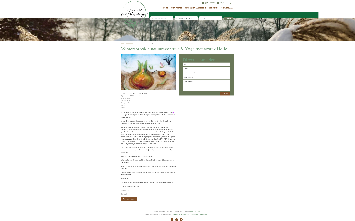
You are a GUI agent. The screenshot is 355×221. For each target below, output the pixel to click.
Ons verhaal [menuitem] (227, 8)
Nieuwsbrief (204, 214)
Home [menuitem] (165, 8)
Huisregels (194, 214)
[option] (148, 72)
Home (122, 43)
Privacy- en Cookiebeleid (181, 214)
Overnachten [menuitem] (176, 8)
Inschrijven (225, 93)
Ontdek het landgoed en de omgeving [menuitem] (202, 8)
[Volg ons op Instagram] (176, 219)
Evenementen (129, 43)
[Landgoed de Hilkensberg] (135, 14)
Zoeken (228, 18)
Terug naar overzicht (129, 199)
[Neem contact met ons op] (181, 219)
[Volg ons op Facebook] (172, 219)
